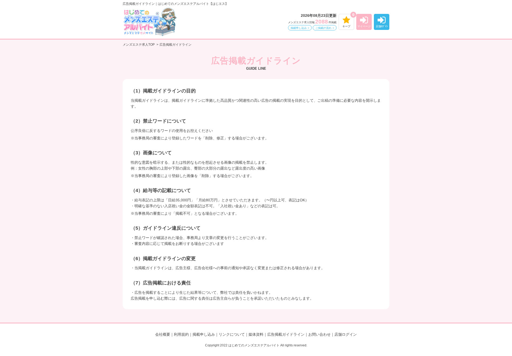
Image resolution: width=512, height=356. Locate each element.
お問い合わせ (319, 334)
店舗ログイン (345, 334)
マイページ (364, 26)
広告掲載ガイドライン (286, 334)
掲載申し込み (299, 27)
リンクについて (232, 334)
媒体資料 (256, 334)
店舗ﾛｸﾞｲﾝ (382, 26)
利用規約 (181, 334)
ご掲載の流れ (323, 27)
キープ (346, 26)
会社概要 (162, 334)
